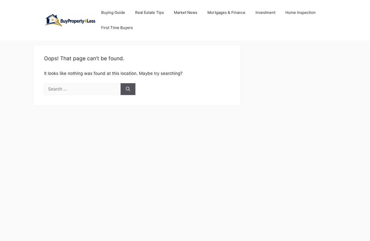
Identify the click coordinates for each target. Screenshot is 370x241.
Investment (265, 12)
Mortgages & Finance (226, 12)
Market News (185, 12)
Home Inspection (300, 12)
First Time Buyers (117, 27)
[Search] (128, 89)
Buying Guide (113, 12)
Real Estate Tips (149, 12)
